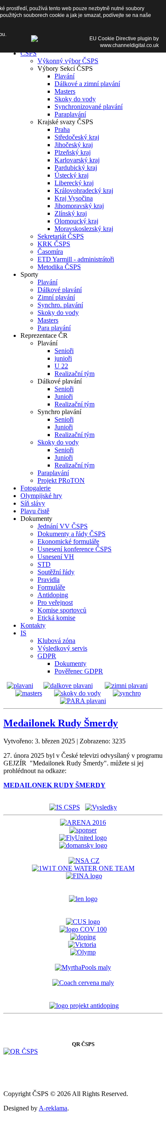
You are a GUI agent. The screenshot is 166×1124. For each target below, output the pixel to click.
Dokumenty (70, 663)
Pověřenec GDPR (78, 671)
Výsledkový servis (62, 648)
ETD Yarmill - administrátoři (75, 259)
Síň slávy (32, 503)
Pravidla (48, 579)
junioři (63, 358)
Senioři (64, 350)
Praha (62, 129)
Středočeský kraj (76, 137)
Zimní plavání (56, 297)
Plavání (64, 76)
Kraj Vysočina (73, 198)
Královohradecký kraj (83, 190)
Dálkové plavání (59, 289)
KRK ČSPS (53, 244)
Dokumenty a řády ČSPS (71, 533)
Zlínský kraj (70, 213)
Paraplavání (70, 114)
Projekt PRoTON (61, 480)
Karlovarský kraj (77, 160)
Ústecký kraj (71, 175)
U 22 (61, 366)
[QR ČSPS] (20, 1051)
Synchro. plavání (60, 305)
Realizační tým (74, 373)
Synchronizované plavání (88, 106)
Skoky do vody (75, 99)
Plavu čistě (34, 511)
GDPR (46, 655)
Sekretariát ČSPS (60, 236)
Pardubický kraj (75, 167)
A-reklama (53, 1108)
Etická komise (56, 617)
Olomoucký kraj (76, 221)
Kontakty (33, 625)
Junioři (63, 396)
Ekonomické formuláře (68, 541)
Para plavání (54, 327)
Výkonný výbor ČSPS (67, 60)
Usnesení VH (55, 556)
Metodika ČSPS (59, 266)
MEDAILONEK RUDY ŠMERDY (54, 785)
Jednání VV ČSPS (62, 526)
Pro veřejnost (55, 602)
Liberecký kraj (74, 182)
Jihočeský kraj (73, 144)
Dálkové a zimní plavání (87, 83)
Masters (64, 91)
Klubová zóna (56, 640)
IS (23, 633)
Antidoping (52, 594)
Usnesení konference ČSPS (74, 549)
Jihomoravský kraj (79, 205)
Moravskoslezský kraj (83, 228)
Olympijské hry (41, 495)
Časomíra (50, 251)
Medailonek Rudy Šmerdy (60, 723)
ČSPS (28, 53)
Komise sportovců (61, 610)
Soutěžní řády (55, 572)
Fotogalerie (35, 488)
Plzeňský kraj (72, 152)
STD (44, 564)
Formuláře (51, 587)
